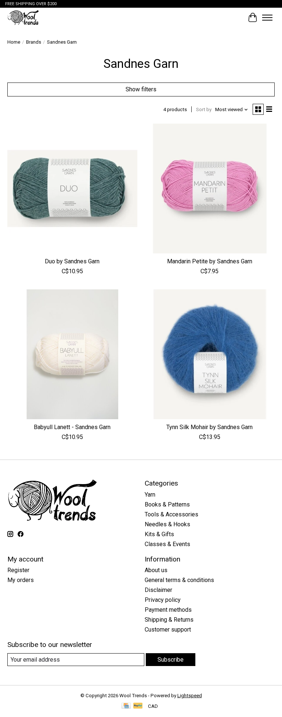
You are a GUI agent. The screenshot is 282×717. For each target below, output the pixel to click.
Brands (33, 42)
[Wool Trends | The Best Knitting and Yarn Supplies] (23, 17)
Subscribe (171, 659)
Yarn (150, 494)
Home (13, 42)
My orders (20, 580)
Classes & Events (167, 544)
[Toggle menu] (267, 17)
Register (18, 570)
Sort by (204, 109)
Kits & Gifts (159, 534)
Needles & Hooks (167, 524)
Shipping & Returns (169, 619)
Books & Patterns (167, 504)
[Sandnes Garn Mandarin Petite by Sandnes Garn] (210, 188)
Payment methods (168, 609)
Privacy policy (163, 599)
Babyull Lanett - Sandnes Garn (72, 427)
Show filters (141, 89)
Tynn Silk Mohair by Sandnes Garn (209, 427)
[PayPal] (138, 706)
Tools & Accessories (171, 514)
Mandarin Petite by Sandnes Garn (209, 261)
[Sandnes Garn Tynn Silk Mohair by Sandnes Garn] (210, 354)
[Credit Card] (126, 706)
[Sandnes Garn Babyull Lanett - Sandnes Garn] (72, 354)
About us (156, 570)
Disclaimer (158, 589)
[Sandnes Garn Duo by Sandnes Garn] (72, 188)
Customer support (168, 629)
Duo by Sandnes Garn (72, 261)
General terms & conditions (179, 580)
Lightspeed (189, 695)
